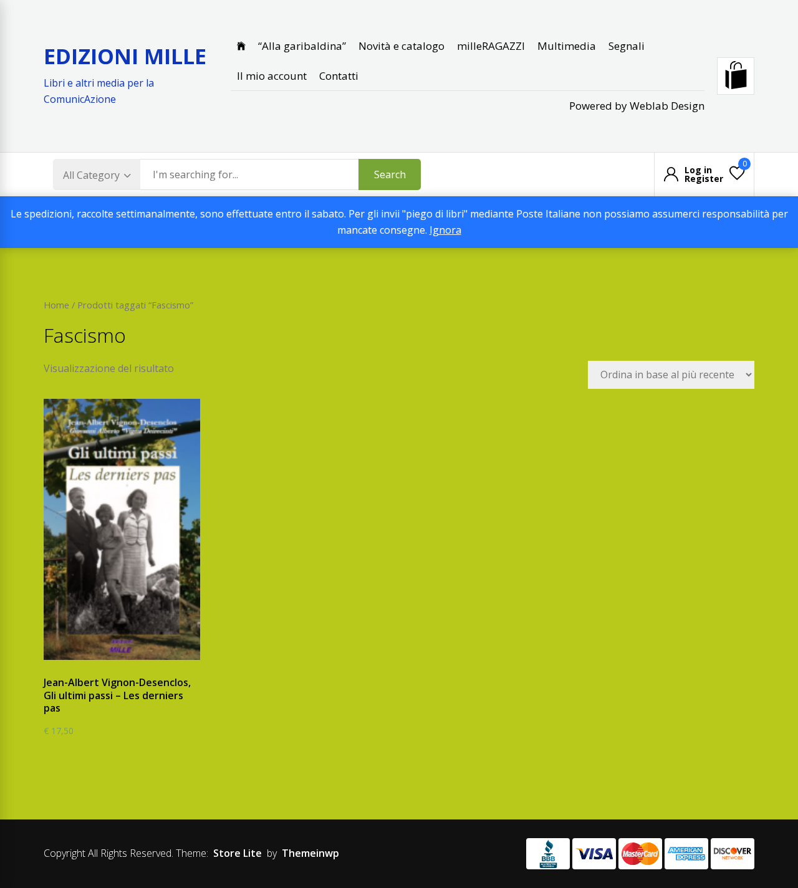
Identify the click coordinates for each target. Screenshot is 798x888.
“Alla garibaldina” (302, 46)
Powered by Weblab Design (636, 105)
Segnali (626, 46)
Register (704, 178)
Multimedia (566, 46)
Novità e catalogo (401, 46)
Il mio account (272, 76)
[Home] (241, 46)
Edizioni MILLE (125, 56)
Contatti (338, 76)
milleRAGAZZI (491, 46)
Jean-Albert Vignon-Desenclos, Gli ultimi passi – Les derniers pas (117, 695)
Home (56, 304)
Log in (698, 170)
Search (390, 174)
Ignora (445, 230)
